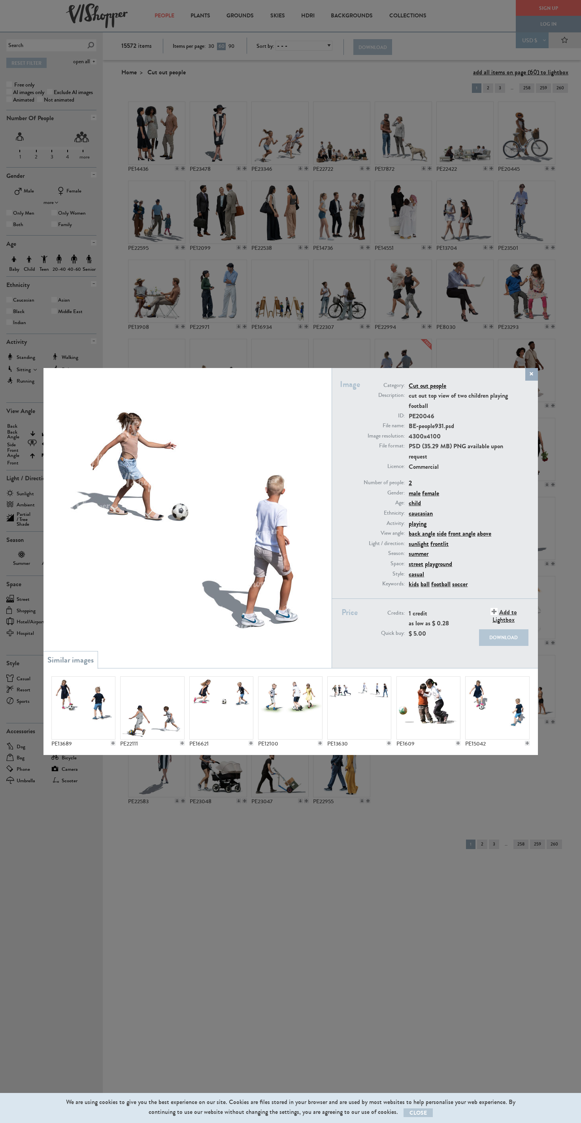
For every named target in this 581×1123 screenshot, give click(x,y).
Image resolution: (386, 436)
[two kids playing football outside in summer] (221, 708)
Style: (398, 574)
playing (417, 523)
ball (425, 584)
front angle (461, 533)
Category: (394, 385)
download (503, 637)
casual (416, 574)
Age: (400, 503)
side (442, 533)
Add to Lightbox (504, 616)
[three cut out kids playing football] (290, 708)
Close (418, 1113)
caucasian (421, 513)
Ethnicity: (394, 513)
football (441, 584)
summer (418, 553)
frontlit (439, 543)
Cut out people (427, 385)
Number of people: (384, 483)
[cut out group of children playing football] (359, 708)
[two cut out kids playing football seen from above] (497, 708)
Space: (397, 564)
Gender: (396, 493)
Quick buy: (393, 633)
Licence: (396, 466)
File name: (394, 426)
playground (438, 563)
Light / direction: (387, 543)
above (484, 533)
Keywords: (393, 584)
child (415, 503)
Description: (391, 395)
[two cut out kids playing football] (83, 708)
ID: (401, 416)
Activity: (396, 523)
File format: (392, 446)
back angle (422, 533)
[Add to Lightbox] (113, 743)
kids (414, 584)
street (416, 563)
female (430, 493)
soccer (460, 584)
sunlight (419, 543)
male (415, 493)
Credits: (396, 613)
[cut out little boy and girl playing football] (428, 708)
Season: (396, 553)
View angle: (393, 533)
